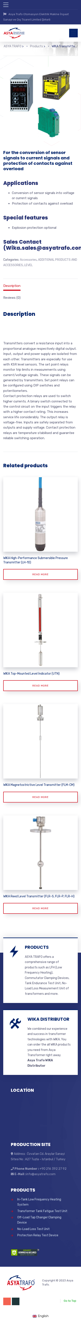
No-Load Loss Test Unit (33, 1229)
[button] (63, 74)
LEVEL (28, 265)
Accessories (28, 260)
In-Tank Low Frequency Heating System (39, 1202)
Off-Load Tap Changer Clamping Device (39, 1220)
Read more (40, 574)
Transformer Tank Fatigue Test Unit (42, 1211)
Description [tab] (12, 286)
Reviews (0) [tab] (12, 298)
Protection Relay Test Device (37, 1235)
